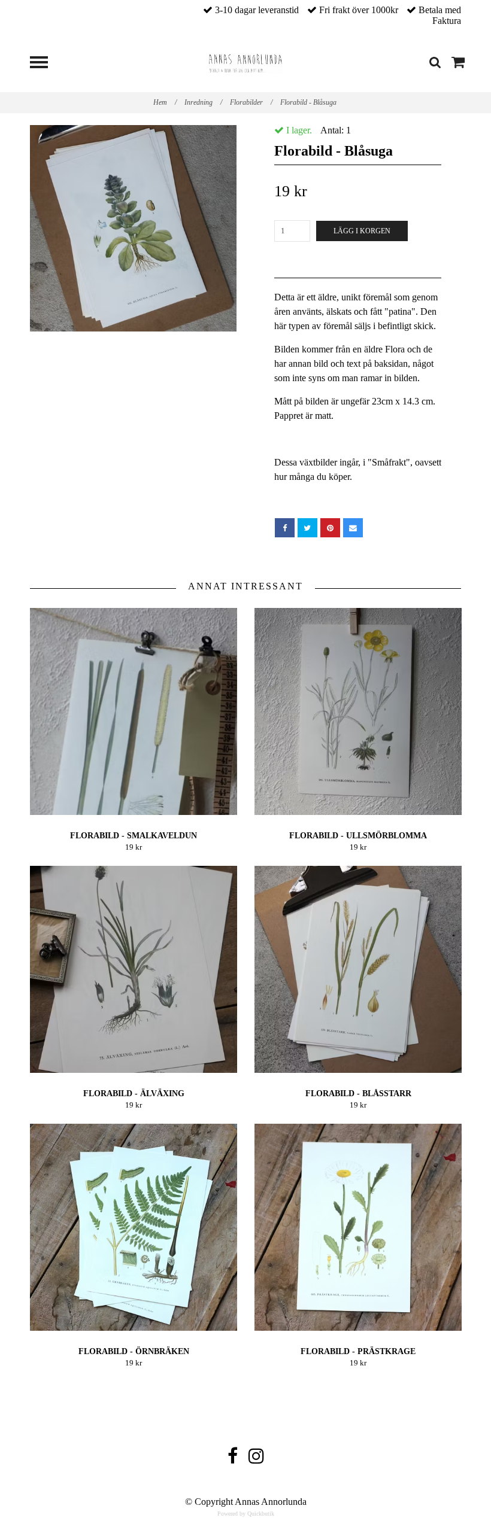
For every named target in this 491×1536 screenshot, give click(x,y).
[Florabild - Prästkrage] (358, 1227)
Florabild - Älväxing (133, 1093)
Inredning (203, 102)
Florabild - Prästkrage (358, 1351)
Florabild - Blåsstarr (358, 1093)
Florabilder (251, 102)
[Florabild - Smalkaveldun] (133, 711)
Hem (165, 102)
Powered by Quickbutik (245, 1513)
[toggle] (45, 63)
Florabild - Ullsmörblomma (358, 835)
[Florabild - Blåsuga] (133, 228)
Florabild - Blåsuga (309, 102)
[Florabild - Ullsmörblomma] (358, 711)
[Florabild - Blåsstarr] (358, 969)
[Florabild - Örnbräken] (133, 1227)
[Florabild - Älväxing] (133, 969)
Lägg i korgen (362, 231)
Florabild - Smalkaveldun (133, 835)
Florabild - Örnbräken (133, 1351)
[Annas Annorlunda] (245, 62)
